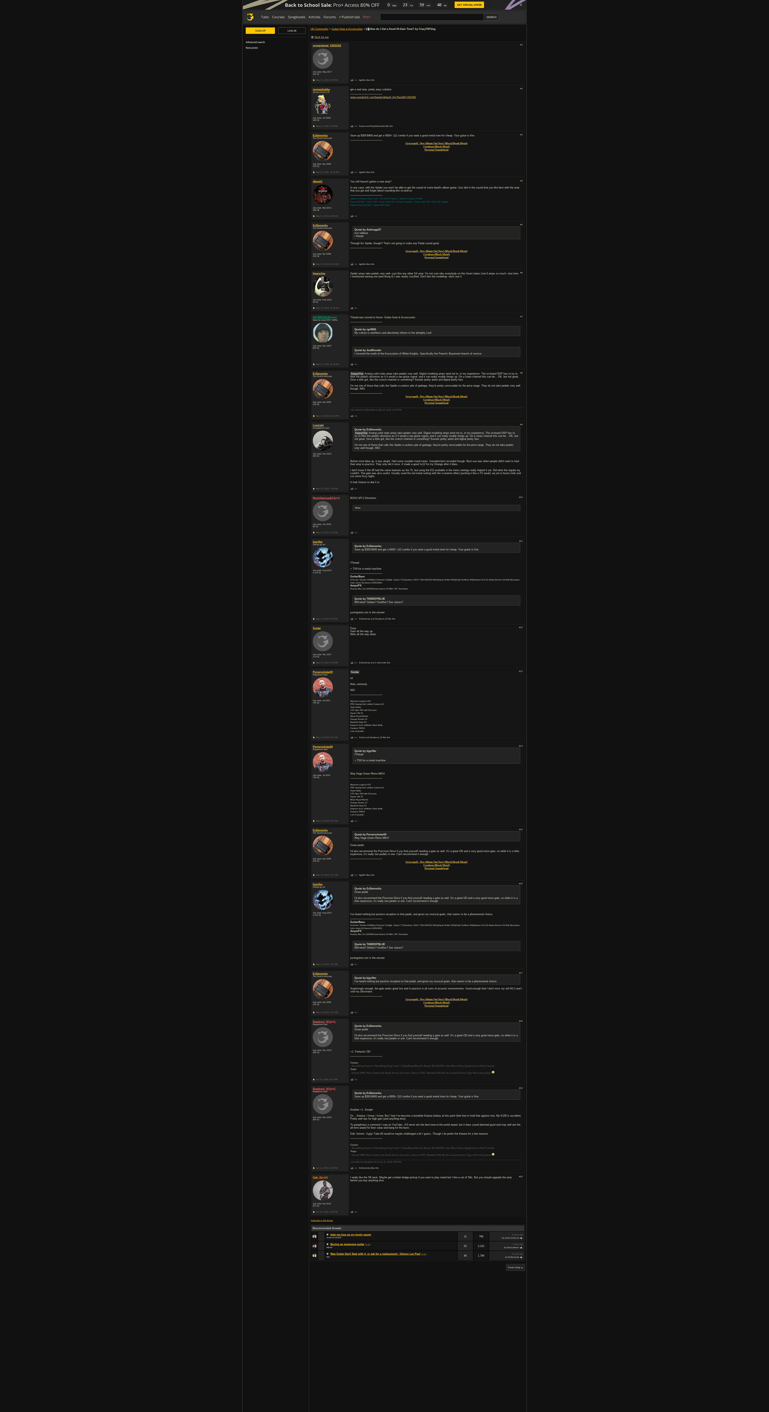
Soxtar (317, 628)
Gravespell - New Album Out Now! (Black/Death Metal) (436, 143)
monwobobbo (321, 89)
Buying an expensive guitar (347, 1244)
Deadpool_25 (321, 1021)
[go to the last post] (521, 1238)
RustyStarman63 (323, 498)
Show (357, 508)
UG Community (319, 28)
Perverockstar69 (323, 672)
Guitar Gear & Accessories (347, 28)
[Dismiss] (521, 5)
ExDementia (320, 135)
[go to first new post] (328, 1235)
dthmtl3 (317, 181)
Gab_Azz (318, 1177)
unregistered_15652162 (327, 45)
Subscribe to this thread (322, 1220)
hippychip (319, 273)
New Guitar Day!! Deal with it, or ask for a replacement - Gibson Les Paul (375, 1253)
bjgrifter (318, 541)
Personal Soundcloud (436, 149)
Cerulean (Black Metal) (436, 146)
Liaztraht (318, 425)
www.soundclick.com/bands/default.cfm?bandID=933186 (383, 97)
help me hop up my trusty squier (350, 1234)
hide (454, 1239)
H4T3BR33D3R (321, 317)
